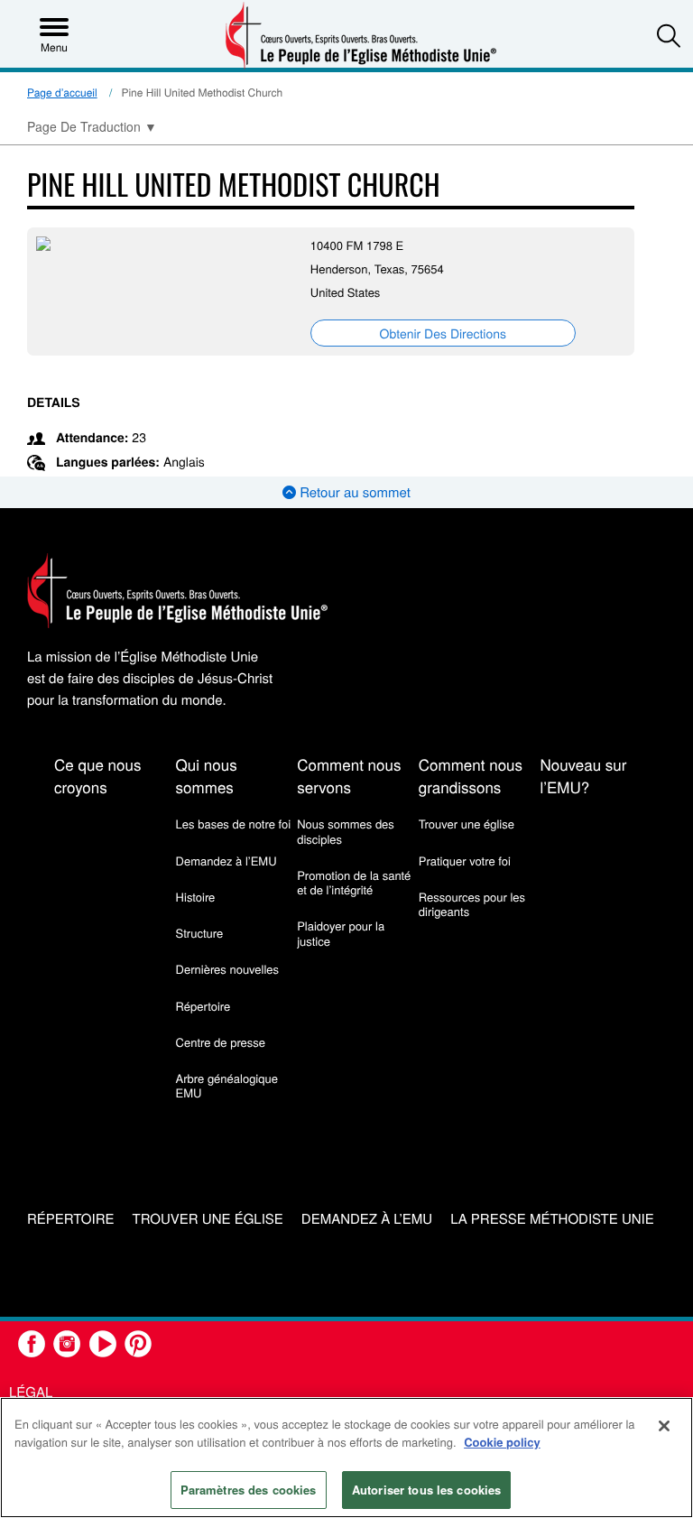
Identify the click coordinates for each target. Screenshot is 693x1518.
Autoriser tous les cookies (426, 1489)
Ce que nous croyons (97, 775)
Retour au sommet (353, 492)
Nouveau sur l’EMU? (583, 775)
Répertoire (203, 1005)
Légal (30, 1392)
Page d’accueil (62, 92)
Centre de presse (220, 1042)
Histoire (196, 896)
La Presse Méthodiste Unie (552, 1219)
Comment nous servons (349, 775)
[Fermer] (664, 1426)
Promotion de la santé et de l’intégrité (354, 882)
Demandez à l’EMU (226, 860)
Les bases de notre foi (233, 823)
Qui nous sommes (206, 775)
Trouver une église (466, 823)
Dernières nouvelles (227, 968)
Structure (200, 932)
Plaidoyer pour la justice (340, 933)
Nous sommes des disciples (345, 831)
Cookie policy (502, 1441)
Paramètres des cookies (248, 1489)
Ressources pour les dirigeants (472, 904)
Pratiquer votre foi (465, 860)
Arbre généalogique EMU (227, 1085)
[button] (668, 35)
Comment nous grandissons (470, 775)
